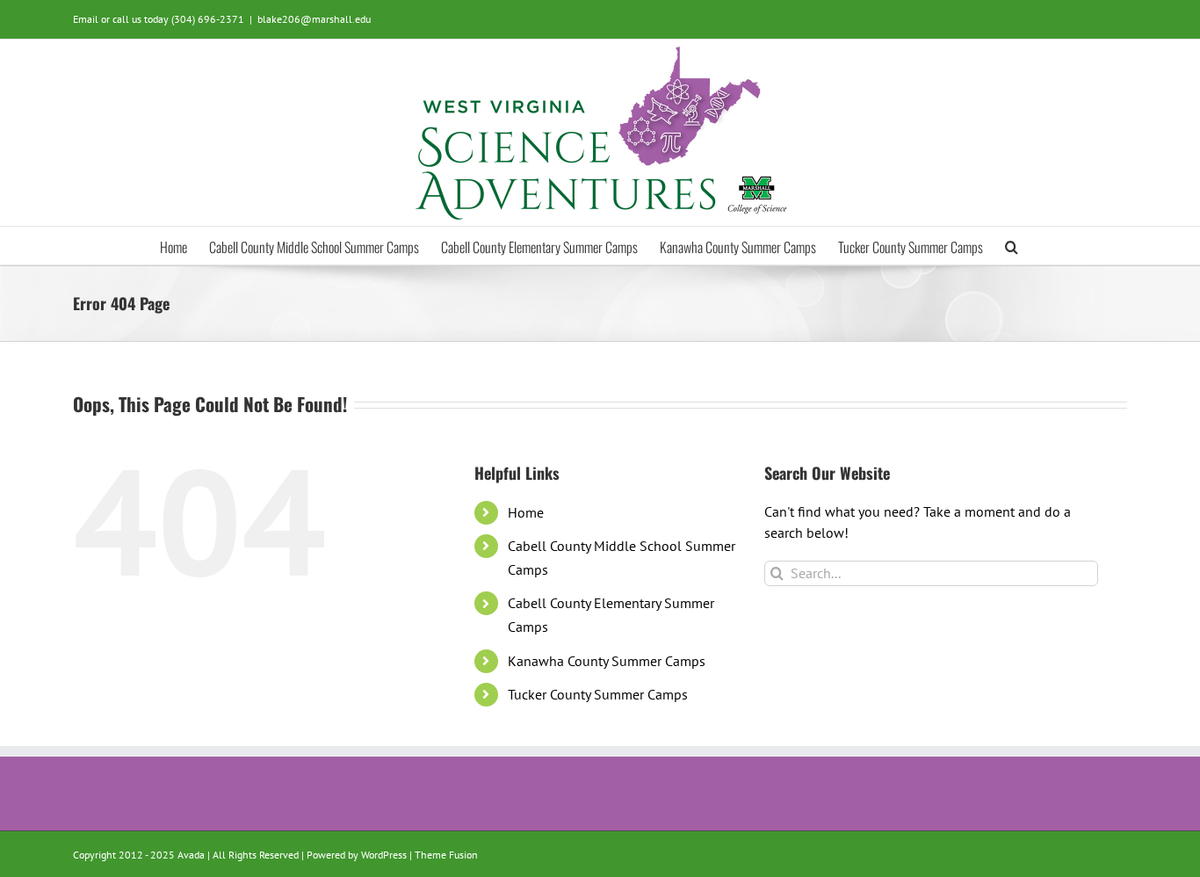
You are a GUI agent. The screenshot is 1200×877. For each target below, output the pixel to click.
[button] (1011, 246)
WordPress (384, 854)
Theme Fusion (446, 854)
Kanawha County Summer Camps (606, 661)
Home (526, 512)
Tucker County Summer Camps (598, 694)
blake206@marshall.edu (314, 18)
